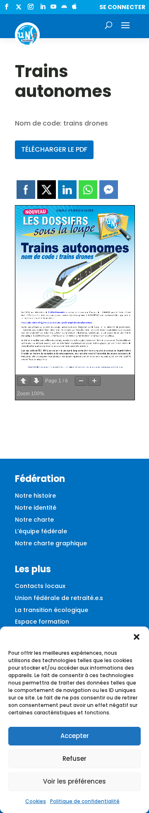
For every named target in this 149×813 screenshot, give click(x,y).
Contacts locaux (40, 586)
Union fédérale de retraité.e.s (59, 598)
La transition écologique (51, 610)
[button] (136, 637)
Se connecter (122, 7)
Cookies (35, 801)
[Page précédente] (23, 381)
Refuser (74, 758)
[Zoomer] (94, 381)
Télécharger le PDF (54, 149)
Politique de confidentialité (85, 801)
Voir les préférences (74, 781)
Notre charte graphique (51, 543)
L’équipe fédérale (41, 531)
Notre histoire (35, 495)
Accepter (74, 735)
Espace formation (42, 621)
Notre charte (34, 519)
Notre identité (35, 507)
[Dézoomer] (81, 381)
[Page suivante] (36, 381)
